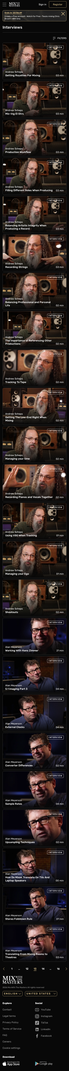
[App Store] (18, 1063)
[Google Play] (50, 1063)
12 (27, 968)
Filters (61, 38)
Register (57, 4)
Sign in (42, 4)
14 (43, 968)
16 (58, 968)
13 (35, 968)
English (11, 993)
